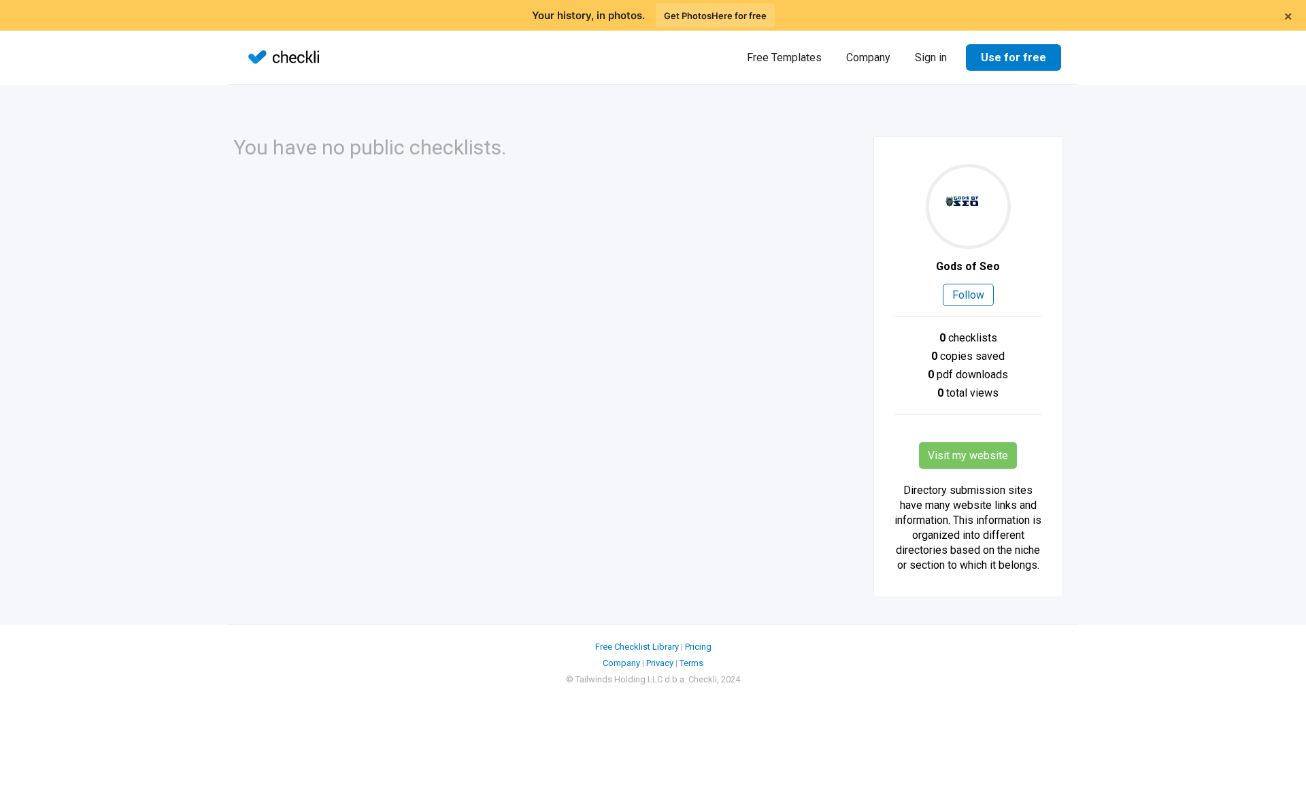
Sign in (931, 57)
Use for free (1013, 57)
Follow (968, 294)
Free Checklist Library (637, 647)
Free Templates (784, 57)
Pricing (698, 647)
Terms (691, 663)
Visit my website (968, 455)
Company (868, 57)
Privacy (659, 663)
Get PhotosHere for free (715, 15)
